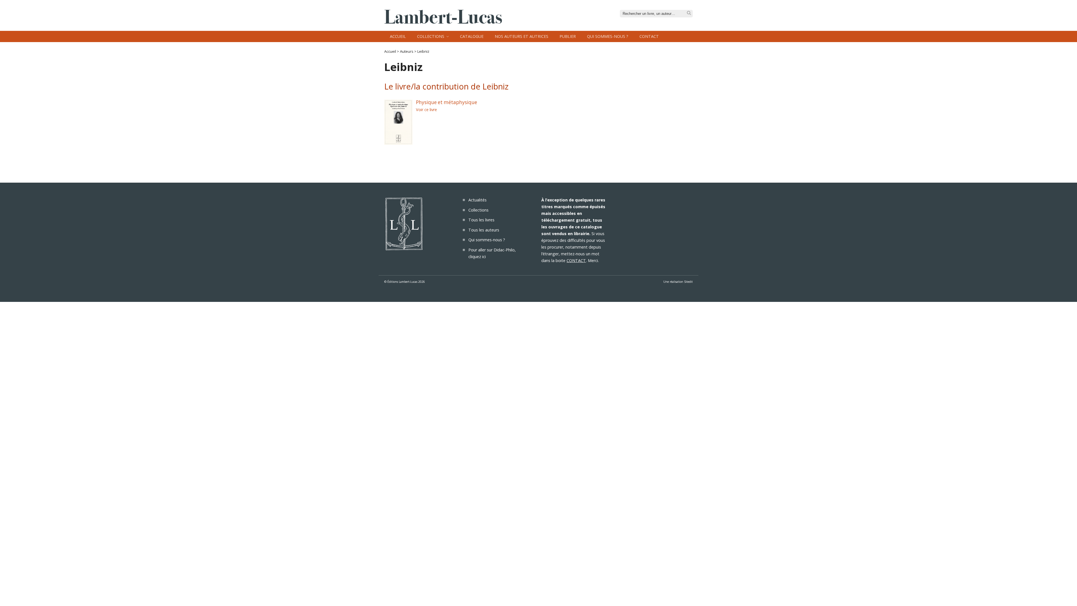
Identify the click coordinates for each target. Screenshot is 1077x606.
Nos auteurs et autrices (521, 36)
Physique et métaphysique (446, 102)
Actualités (477, 200)
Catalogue (472, 36)
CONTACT (576, 260)
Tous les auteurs (483, 230)
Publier (568, 36)
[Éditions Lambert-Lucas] (443, 22)
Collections (430, 36)
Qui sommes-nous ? (607, 36)
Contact (649, 36)
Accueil (398, 36)
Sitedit (688, 282)
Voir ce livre (426, 109)
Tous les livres (481, 219)
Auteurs (406, 51)
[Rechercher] (689, 13)
